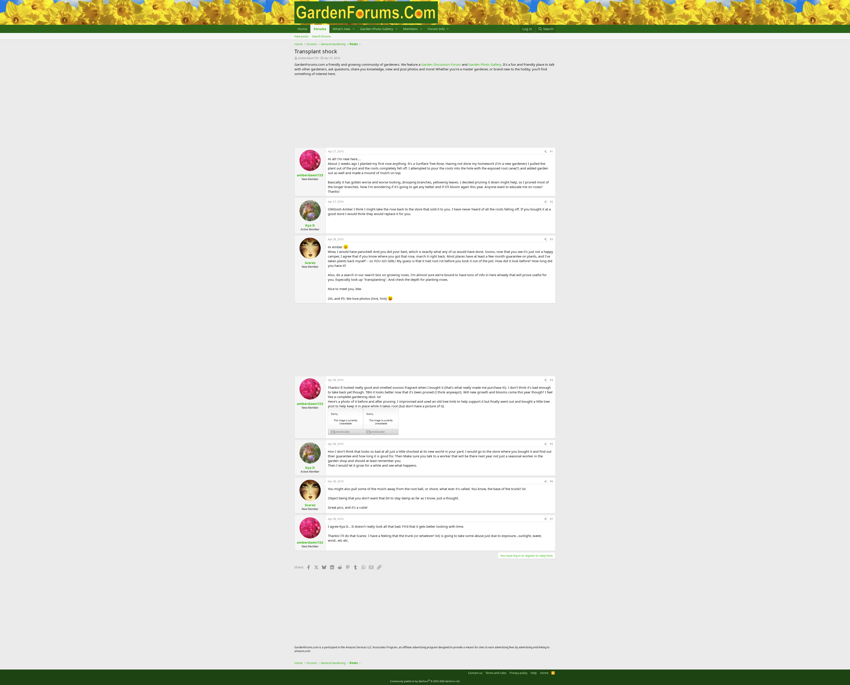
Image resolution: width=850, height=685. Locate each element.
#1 (551, 151)
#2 (551, 202)
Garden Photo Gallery (376, 29)
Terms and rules (495, 673)
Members (410, 29)
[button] (354, 29)
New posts (301, 36)
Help (534, 673)
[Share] (545, 151)
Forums (320, 29)
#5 (551, 444)
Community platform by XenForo (425, 681)
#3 (551, 239)
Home (302, 29)
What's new (341, 29)
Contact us (475, 673)
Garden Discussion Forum (441, 64)
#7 (551, 519)
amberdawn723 (308, 58)
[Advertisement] (425, 112)
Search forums (321, 36)
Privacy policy (518, 673)
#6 (551, 481)
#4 (551, 380)
